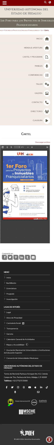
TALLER (39, 84)
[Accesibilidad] (49, 439)
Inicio (8, 277)
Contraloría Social (14, 323)
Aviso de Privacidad (14, 318)
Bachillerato (11, 283)
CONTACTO (37, 102)
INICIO (39, 39)
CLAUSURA (38, 120)
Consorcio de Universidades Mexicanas (22, 358)
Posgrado (10, 294)
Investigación (12, 299)
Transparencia (12, 328)
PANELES (39, 66)
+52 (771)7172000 (20, 380)
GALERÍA (39, 93)
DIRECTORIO (37, 111)
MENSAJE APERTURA (33, 48)
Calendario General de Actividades (20, 339)
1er (42, 30)
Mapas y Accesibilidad (15, 345)
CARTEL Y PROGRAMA (33, 57)
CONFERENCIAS (35, 75)
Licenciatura (11, 288)
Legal (8, 312)
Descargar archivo (42, 142)
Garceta (9, 334)
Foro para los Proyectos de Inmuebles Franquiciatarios (21, 30)
